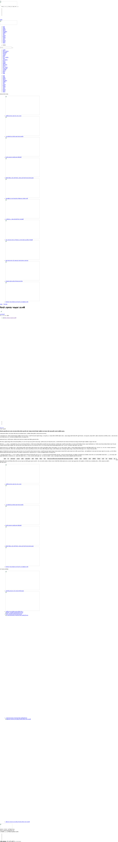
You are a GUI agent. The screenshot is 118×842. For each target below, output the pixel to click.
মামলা (90, 458)
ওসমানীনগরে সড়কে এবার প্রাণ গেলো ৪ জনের (13, 115)
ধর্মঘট (33, 458)
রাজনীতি (4, 29)
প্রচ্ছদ (1, 19)
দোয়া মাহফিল (27, 458)
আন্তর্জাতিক (5, 31)
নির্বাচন (41, 458)
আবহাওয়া (4, 53)
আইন (4, 34)
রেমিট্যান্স (94, 458)
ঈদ (8, 458)
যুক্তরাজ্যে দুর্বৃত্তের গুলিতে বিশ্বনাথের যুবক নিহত (14, 281)
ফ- (2, 427)
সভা (106, 458)
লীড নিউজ (5, 304)
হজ (114, 458)
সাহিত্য (4, 42)
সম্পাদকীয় (4, 69)
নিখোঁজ (36, 458)
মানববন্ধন (85, 458)
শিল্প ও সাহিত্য (5, 67)
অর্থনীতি (4, 32)
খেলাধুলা (4, 35)
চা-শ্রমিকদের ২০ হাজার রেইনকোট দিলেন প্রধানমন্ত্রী (14, 219)
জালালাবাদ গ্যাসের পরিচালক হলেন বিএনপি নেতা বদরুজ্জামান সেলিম (16, 301)
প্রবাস (4, 39)
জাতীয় (4, 28)
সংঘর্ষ (103, 458)
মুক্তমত (4, 40)
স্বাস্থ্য (4, 73)
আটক (5, 458)
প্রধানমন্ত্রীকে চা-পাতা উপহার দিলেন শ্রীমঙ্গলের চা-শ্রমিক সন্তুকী (16, 198)
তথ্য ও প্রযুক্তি (5, 57)
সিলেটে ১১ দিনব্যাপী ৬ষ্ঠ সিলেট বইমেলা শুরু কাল (13, 614)
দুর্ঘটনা (22, 458)
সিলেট (4, 26)
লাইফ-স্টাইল (5, 64)
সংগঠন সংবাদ (5, 68)
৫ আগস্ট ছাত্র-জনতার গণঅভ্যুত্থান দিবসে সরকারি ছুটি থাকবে (16, 718)
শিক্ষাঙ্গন (4, 41)
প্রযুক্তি (4, 37)
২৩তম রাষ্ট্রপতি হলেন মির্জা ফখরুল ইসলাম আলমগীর (14, 136)
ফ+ (0, 427)
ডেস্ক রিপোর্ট (2, 314)
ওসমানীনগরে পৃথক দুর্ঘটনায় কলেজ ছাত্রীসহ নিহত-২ (14, 611)
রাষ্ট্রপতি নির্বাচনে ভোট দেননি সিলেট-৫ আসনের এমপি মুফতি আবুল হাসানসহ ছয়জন (19, 177)
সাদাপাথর (110, 458)
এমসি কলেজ (13, 458)
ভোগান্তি (76, 458)
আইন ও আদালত (6, 51)
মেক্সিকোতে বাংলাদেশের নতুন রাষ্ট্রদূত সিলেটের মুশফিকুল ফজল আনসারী (17, 821)
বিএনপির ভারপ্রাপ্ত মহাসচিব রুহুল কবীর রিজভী (13, 157)
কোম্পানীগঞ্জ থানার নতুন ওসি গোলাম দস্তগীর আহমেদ (14, 590)
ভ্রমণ (81, 458)
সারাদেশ (4, 30)
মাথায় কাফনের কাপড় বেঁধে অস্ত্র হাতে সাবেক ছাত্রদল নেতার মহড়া (16, 260)
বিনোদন (4, 36)
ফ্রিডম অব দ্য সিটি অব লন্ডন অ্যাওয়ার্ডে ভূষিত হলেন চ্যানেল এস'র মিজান (60, 458)
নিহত (45, 458)
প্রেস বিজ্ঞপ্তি (5, 59)
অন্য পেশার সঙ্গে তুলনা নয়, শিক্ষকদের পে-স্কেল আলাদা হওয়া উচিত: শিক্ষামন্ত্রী (19, 239)
